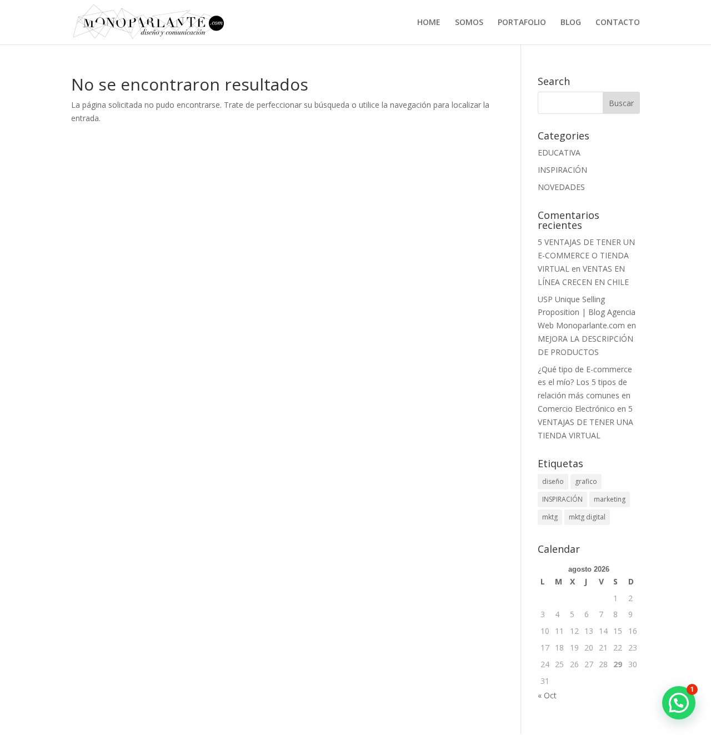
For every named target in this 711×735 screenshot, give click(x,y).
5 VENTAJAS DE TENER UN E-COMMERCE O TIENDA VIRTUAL (586, 255)
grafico (586, 481)
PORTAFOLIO (522, 22)
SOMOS (469, 22)
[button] (678, 702)
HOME (428, 22)
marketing (609, 499)
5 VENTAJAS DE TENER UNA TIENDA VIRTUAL (585, 422)
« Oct (547, 695)
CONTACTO (617, 22)
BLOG (570, 22)
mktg (550, 517)
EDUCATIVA (559, 152)
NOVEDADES (561, 187)
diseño (553, 481)
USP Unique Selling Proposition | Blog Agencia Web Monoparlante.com (586, 312)
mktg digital (587, 517)
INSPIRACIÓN (562, 169)
